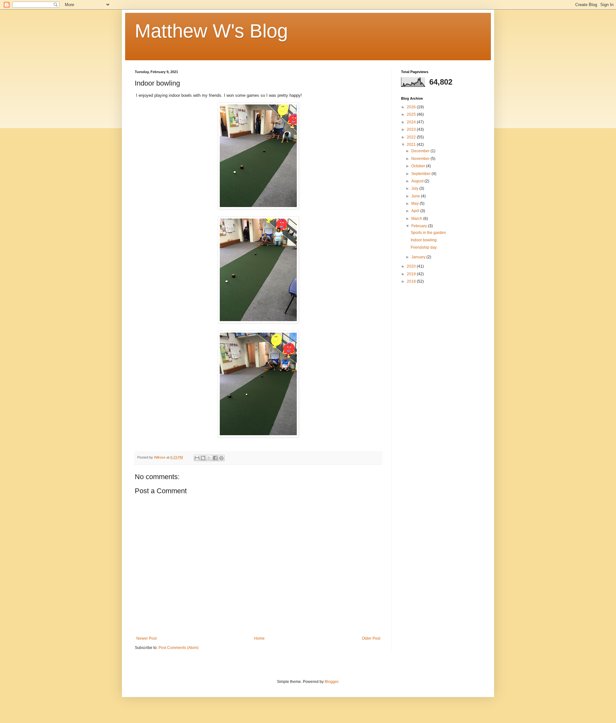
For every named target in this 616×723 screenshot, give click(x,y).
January (418, 257)
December (421, 151)
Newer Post (146, 638)
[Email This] (197, 458)
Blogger (331, 681)
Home (259, 638)
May (415, 203)
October (418, 166)
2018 (412, 281)
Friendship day (424, 247)
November (421, 158)
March (417, 218)
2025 (412, 114)
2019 (412, 274)
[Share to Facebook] (215, 458)
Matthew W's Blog (211, 31)
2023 (412, 129)
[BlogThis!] (203, 458)
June (416, 196)
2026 (412, 107)
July (415, 188)
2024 (412, 122)
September (421, 173)
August (417, 181)
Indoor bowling (424, 240)
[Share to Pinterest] (221, 458)
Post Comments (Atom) (178, 647)
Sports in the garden (428, 232)
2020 (412, 266)
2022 (412, 137)
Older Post (371, 638)
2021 (412, 144)
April (415, 211)
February (419, 226)
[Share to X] (209, 458)
